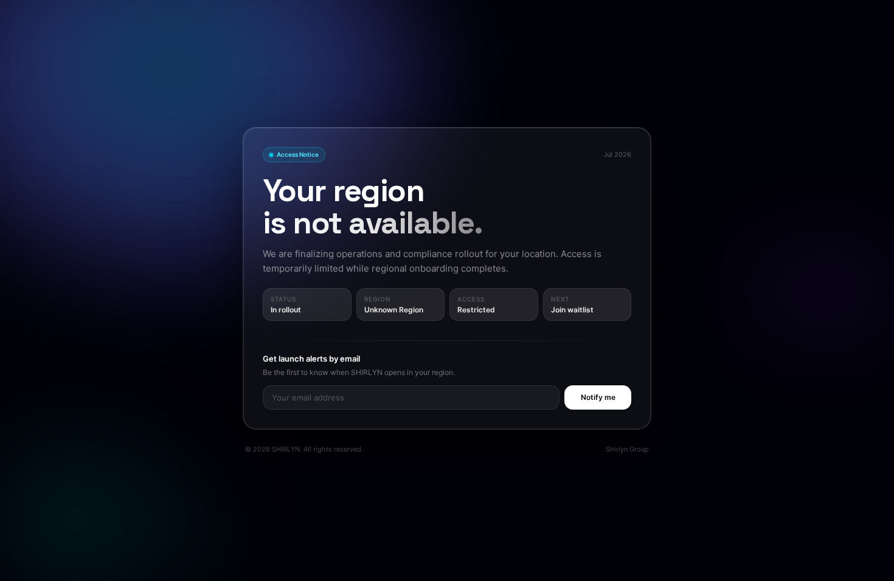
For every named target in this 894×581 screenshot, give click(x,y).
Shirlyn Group (627, 449)
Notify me (598, 397)
